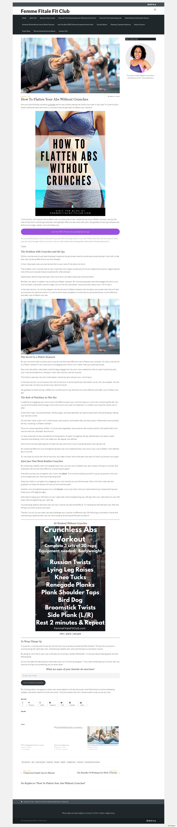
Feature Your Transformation (110, 18)
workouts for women (92, 762)
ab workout (26, 762)
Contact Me (63, 31)
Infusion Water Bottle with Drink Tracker (38, 25)
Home (24, 18)
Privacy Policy (139, 25)
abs (33, 762)
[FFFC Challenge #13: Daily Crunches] (36, 735)
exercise (50, 762)
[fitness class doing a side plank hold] (70, 65)
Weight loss (71, 762)
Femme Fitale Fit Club (45, 11)
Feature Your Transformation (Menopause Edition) (77, 18)
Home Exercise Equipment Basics (137, 18)
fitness (56, 762)
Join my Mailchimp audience (33, 683)
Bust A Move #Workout (61, 745)
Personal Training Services (121, 25)
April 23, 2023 (115, 96)
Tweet (23, 246)
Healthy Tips (25, 96)
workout (80, 762)
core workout (40, 762)
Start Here (26, 31)
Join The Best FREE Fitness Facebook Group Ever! (75, 25)
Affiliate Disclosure (47, 18)
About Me (33, 18)
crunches (51, 104)
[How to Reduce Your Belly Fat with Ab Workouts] (103, 735)
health (63, 762)
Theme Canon (42, 820)
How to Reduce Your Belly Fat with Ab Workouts (102, 745)
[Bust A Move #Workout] (69, 735)
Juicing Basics (102, 25)
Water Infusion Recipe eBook (44, 31)
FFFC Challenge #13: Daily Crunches (32, 745)
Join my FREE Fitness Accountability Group (70, 232)
